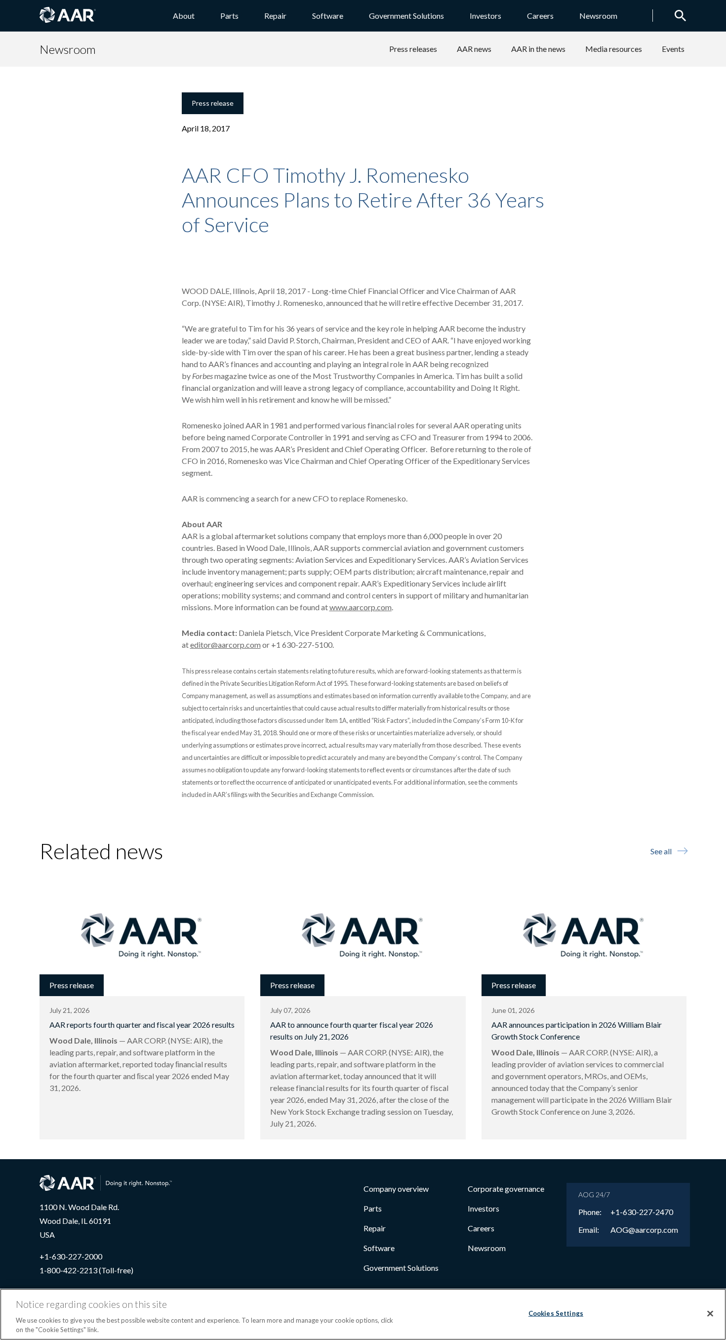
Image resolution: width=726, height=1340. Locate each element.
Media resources (613, 48)
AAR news (474, 48)
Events (673, 48)
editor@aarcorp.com (225, 644)
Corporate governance (506, 1188)
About (184, 15)
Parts (229, 15)
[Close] (710, 1314)
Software (327, 15)
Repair (275, 15)
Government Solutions (406, 15)
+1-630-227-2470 (641, 1212)
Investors (485, 15)
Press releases (413, 48)
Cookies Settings (555, 1313)
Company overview (396, 1188)
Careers (540, 15)
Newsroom (598, 15)
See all (661, 851)
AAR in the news (538, 48)
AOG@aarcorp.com (644, 1229)
